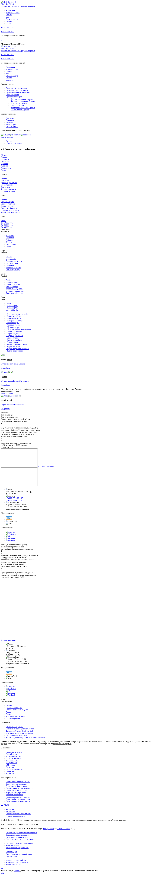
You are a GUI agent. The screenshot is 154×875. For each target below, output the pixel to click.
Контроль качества (13, 756)
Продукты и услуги (14, 752)
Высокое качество (13, 864)
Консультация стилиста (15, 716)
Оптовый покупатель (14, 727)
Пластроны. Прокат (19, 103)
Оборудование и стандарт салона (19, 788)
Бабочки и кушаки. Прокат (22, 99)
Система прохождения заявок (18, 801)
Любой (4, 178)
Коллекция (10, 10)
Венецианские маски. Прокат (23, 108)
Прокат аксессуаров (14, 97)
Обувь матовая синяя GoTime (13, 364)
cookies (17, 871)
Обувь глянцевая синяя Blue (12, 404)
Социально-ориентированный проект (21, 833)
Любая (3, 221)
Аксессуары (11, 124)
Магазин (4, 155)
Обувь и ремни (12, 127)
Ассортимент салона (14, 795)
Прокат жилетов (12, 95)
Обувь (3, 170)
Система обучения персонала (18, 799)
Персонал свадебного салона (17, 797)
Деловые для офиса (9, 183)
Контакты (10, 774)
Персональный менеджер (16, 735)
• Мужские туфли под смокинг (18, 329)
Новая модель (11, 852)
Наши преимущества (14, 769)
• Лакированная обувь (15, 320)
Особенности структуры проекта (19, 843)
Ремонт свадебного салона (17, 786)
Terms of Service (63, 829)
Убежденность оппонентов (17, 862)
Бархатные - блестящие (10, 212)
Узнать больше (7, 393)
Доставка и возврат (14, 708)
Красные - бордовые (9, 208)
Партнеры (10, 767)
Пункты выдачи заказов (15, 816)
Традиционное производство (18, 835)
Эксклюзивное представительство (20, 729)
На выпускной (7, 185)
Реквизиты (10, 812)
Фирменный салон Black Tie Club (19, 731)
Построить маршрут (46, 466)
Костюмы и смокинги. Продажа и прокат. (18, 6)
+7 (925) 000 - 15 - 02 (14, 500)
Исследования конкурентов (17, 837)
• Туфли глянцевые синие (16, 344)
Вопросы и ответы (13, 758)
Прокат (4, 157)
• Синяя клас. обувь (14, 143)
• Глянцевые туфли (13, 318)
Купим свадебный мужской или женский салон (25, 737)
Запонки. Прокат (18, 105)
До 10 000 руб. (7, 223)
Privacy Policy (48, 829)
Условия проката (12, 13)
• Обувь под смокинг (14, 336)
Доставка (9, 23)
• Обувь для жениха (14, 331)
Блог (8, 17)
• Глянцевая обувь (13, 316)
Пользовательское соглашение (18, 814)
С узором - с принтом (10, 210)
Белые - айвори (7, 206)
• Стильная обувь (13, 342)
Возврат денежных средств (17, 710)
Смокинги (10, 120)
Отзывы (9, 15)
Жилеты (4, 166)
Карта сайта (11, 809)
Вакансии (10, 771)
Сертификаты (11, 754)
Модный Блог (11, 763)
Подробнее (5, 368)
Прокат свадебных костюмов (18, 92)
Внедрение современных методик (20, 839)
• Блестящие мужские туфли (17, 314)
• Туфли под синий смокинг (17, 349)
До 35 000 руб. (7, 227)
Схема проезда (12, 19)
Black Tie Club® (7, 4)
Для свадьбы (6, 180)
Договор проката (13, 718)
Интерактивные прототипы (17, 848)
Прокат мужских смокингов (17, 88)
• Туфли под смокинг (14, 351)
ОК (2, 873)
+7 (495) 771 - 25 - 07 (14, 498)
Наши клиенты (12, 761)
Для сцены (5, 187)
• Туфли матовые (13, 346)
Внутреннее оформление (16, 793)
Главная (9, 141)
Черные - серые (7, 202)
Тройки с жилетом (8, 189)
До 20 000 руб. (7, 225)
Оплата (9, 21)
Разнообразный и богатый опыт (19, 854)
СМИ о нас (10, 765)
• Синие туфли (12, 338)
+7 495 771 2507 (7, 27)
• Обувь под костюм (14, 333)
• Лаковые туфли (13, 325)
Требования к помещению (16, 784)
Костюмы (10, 118)
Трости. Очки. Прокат (20, 110)
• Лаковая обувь (12, 323)
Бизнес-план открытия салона (18, 782)
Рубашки (9, 122)
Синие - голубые (8, 204)
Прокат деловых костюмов (17, 90)
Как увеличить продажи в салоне (19, 733)
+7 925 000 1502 (7, 32)
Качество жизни (12, 845)
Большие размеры (8, 191)
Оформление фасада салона (17, 790)
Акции (8, 712)
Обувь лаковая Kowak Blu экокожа (15, 381)
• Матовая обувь (12, 327)
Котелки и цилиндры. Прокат (23, 101)
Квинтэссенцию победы (16, 860)
